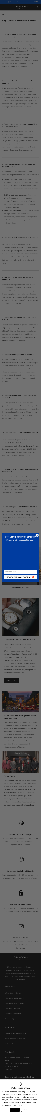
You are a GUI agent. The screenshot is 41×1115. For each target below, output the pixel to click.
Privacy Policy (17, 1105)
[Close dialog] (37, 535)
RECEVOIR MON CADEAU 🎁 (21, 577)
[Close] (39, 1081)
